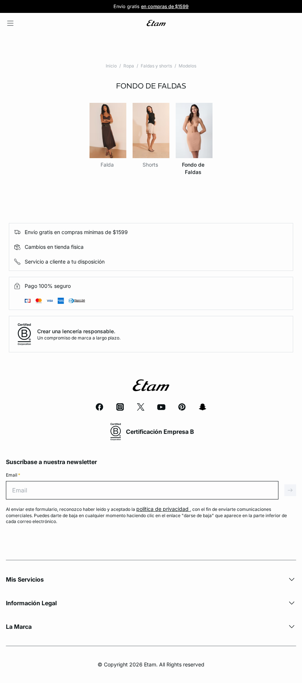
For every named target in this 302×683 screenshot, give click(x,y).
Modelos (187, 66)
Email (13, 475)
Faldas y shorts (156, 66)
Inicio (111, 66)
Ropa (128, 66)
